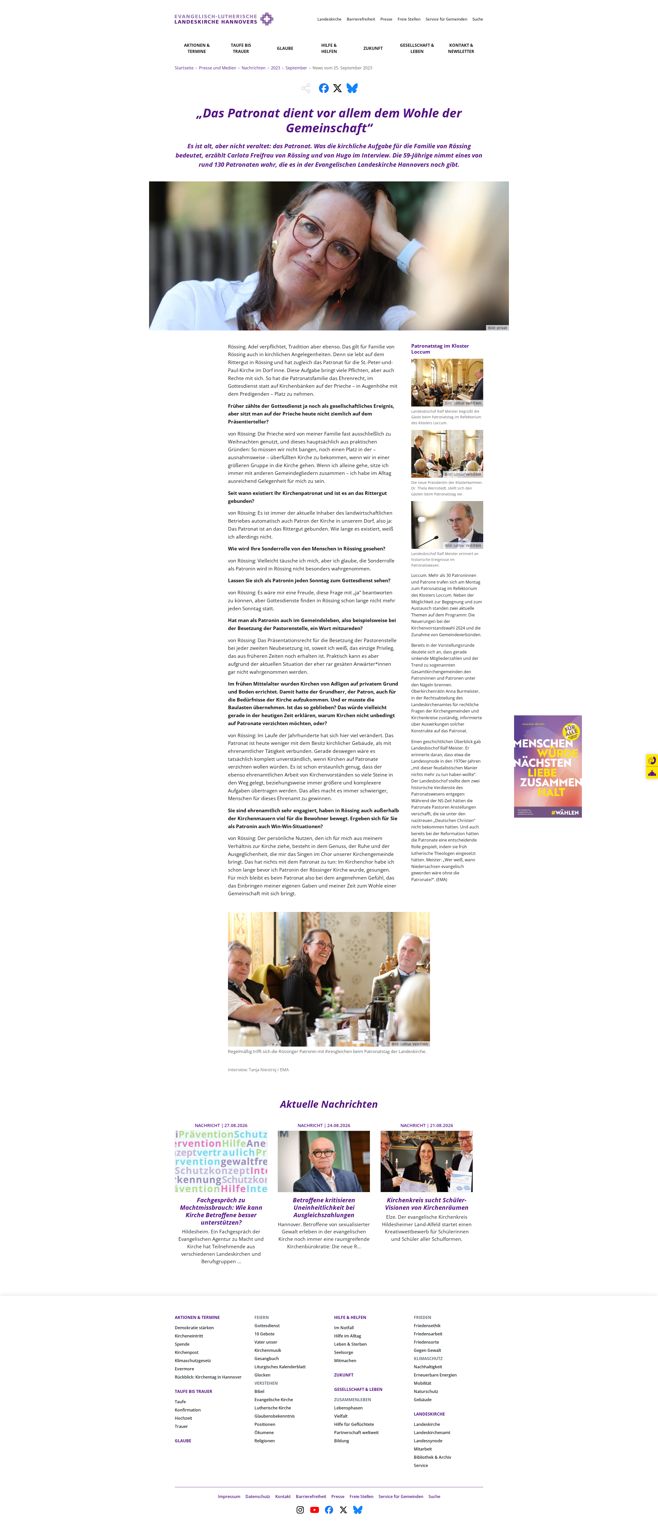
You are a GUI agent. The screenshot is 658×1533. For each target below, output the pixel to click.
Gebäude (423, 1399)
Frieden (422, 1317)
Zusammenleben (352, 1399)
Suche (434, 1496)
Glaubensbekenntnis (274, 1416)
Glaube (285, 48)
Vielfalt (341, 1416)
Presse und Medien (218, 68)
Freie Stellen (361, 1496)
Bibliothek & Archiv (432, 1457)
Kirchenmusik (267, 1350)
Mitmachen (345, 1360)
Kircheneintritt (189, 1336)
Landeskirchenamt (432, 1432)
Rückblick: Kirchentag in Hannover (208, 1377)
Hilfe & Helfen (329, 48)
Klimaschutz (428, 1358)
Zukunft (373, 48)
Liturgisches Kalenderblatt (280, 1367)
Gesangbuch (266, 1358)
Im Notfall (344, 1328)
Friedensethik (427, 1325)
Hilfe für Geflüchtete (354, 1424)
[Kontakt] (652, 760)
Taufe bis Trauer (241, 48)
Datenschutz (257, 1496)
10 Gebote (264, 1334)
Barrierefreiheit (311, 1496)
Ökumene (264, 1432)
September (297, 68)
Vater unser (265, 1342)
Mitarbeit (423, 1449)
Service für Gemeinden (401, 1496)
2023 (276, 68)
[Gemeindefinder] (652, 773)
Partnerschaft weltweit (356, 1432)
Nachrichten (254, 68)
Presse (337, 1496)
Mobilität (422, 1383)
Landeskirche (429, 1414)
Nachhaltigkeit (428, 1367)
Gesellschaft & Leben (417, 48)
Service (421, 1465)
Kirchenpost (186, 1352)
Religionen (264, 1441)
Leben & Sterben (350, 1344)
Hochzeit (183, 1418)
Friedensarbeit (428, 1334)
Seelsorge (343, 1352)
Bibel (259, 1391)
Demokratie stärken (194, 1328)
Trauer (181, 1426)
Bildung (341, 1441)
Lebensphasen (348, 1408)
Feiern (261, 1317)
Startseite (185, 68)
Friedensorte (426, 1342)
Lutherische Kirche (272, 1408)
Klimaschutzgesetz (193, 1360)
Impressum (229, 1496)
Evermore (184, 1369)
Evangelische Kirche (273, 1399)
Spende (182, 1344)
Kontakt (283, 1496)
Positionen (264, 1424)
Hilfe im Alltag (347, 1336)
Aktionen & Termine (197, 48)
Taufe (180, 1402)
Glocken (262, 1375)
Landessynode (428, 1441)
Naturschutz (426, 1391)
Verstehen (266, 1383)
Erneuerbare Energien (435, 1375)
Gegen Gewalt (427, 1350)
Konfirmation (188, 1410)
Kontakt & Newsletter (461, 48)
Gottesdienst (267, 1325)
